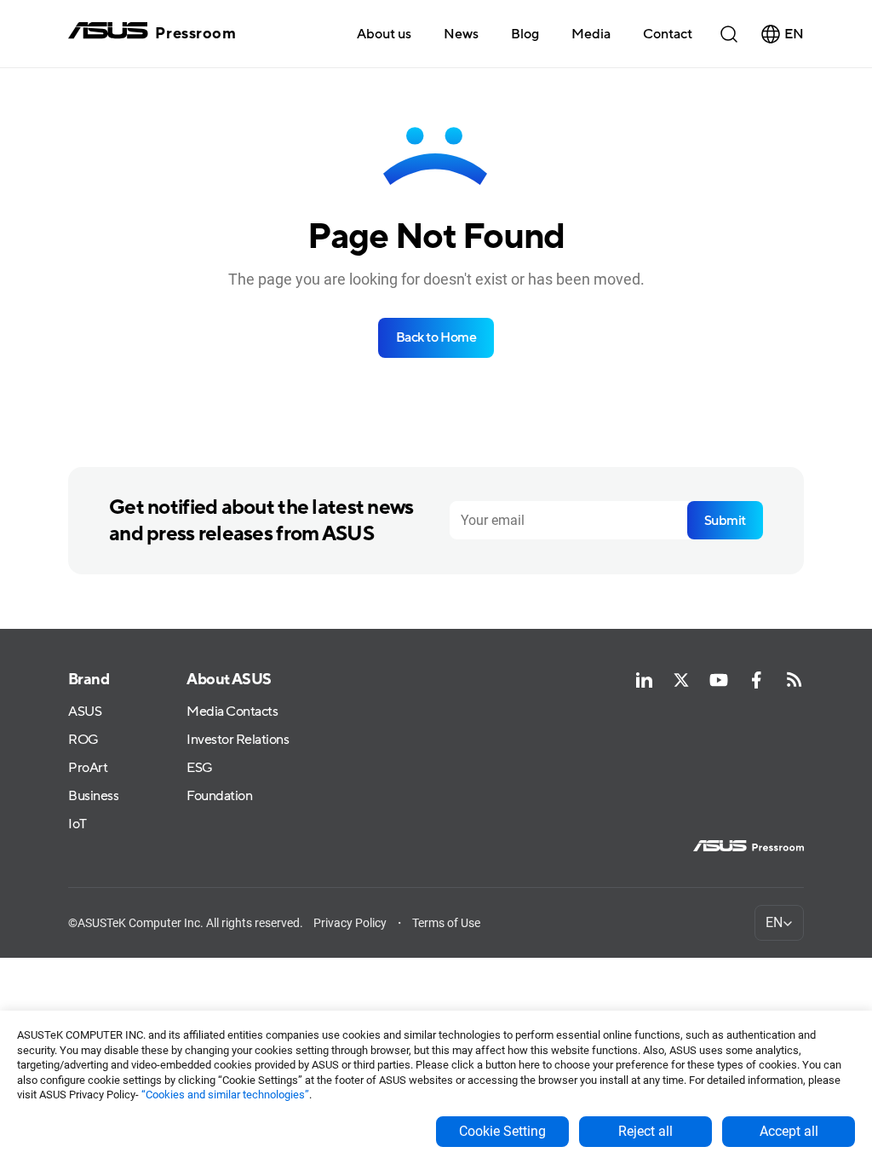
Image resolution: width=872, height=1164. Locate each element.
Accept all (789, 1131)
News (461, 34)
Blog (525, 34)
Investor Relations (237, 740)
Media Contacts (232, 712)
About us (384, 34)
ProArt (87, 768)
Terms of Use (446, 923)
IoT (77, 824)
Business (93, 796)
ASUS (84, 712)
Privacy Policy (350, 923)
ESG (199, 768)
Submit (725, 520)
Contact (667, 34)
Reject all (645, 1131)
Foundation (219, 796)
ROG (83, 740)
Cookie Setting (502, 1131)
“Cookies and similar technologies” (225, 1094)
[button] (591, 33)
